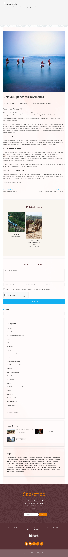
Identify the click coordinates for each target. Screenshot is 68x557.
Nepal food (41, 465)
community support (13, 459)
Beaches (9, 328)
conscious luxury (24, 459)
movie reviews (28, 465)
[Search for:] (34, 313)
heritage (49, 461)
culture (51, 459)
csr (46, 459)
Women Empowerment (12, 412)
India (8, 357)
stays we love (25, 469)
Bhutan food (31, 457)
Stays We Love (10, 397)
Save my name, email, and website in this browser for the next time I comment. (28, 289)
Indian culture (19, 463)
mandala (21, 465)
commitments (56, 457)
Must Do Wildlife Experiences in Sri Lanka (34, 242)
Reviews (9, 390)
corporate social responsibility (37, 459)
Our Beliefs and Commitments (14, 387)
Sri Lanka (36, 103)
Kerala (26, 463)
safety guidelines (52, 467)
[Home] (3, 7)
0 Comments (47, 103)
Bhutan (8, 331)
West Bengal (47, 469)
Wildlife (8, 409)
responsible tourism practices (33, 467)
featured (34, 461)
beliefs (20, 457)
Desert (8, 350)
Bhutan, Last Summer (21, 438)
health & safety (41, 461)
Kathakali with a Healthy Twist (52, 430)
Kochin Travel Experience (13, 365)
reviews (44, 467)
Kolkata (9, 368)
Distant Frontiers (10, 103)
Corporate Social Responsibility (14, 335)
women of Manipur (20, 471)
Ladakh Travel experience (13, 372)
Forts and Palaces (11, 354)
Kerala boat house (47, 463)
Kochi (55, 463)
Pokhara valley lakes (51, 465)
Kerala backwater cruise (35, 463)
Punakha (10, 467)
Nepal (8, 383)
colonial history (47, 457)
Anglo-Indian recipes (12, 457)
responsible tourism (11, 182)
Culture (8, 339)
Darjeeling (9, 346)
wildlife (53, 469)
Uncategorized (10, 405)
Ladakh (15, 465)
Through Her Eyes (11, 401)
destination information (24, 461)
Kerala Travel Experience (13, 361)
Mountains (9, 379)
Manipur (9, 376)
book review (39, 457)
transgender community (36, 469)
